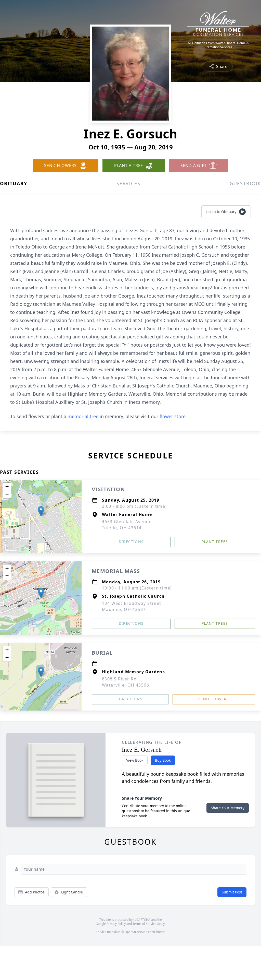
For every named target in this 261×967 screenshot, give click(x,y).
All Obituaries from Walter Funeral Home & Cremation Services (218, 45)
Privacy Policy (116, 924)
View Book (134, 760)
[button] (41, 511)
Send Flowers (213, 699)
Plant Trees (215, 541)
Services (128, 183)
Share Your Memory (227, 807)
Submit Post (232, 892)
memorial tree (83, 416)
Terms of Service (144, 924)
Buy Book (163, 760)
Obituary (13, 183)
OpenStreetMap (136, 932)
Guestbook (245, 183)
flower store (173, 416)
